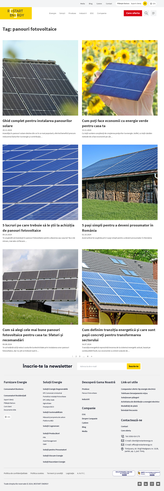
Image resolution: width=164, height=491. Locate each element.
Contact (109, 3)
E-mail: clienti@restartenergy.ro (139, 440)
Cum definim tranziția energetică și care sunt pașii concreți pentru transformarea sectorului (118, 334)
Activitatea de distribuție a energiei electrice (140, 401)
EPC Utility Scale (48, 400)
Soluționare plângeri (130, 397)
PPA (44, 437)
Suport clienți (136, 3)
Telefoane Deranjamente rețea (134, 393)
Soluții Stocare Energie (53, 455)
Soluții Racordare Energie (54, 461)
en (154, 3)
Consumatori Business (13, 389)
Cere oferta (133, 13)
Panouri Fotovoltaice (89, 393)
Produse (72, 13)
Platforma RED (48, 421)
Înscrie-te (133, 366)
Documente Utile (10, 410)
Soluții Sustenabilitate (53, 412)
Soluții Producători (51, 433)
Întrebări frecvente (129, 410)
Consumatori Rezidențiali (15, 395)
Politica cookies (37, 473)
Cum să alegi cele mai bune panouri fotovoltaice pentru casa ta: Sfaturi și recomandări (33, 334)
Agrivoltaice (47, 403)
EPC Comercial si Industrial (52, 393)
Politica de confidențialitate (15, 473)
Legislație (70, 473)
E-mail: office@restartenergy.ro (138, 444)
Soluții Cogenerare (51, 426)
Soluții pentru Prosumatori (54, 449)
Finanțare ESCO (48, 407)
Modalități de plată (129, 406)
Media (82, 3)
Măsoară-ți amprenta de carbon (54, 417)
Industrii (83, 13)
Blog (90, 3)
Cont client (8, 406)
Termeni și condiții (55, 473)
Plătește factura (123, 3)
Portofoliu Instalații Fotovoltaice (54, 396)
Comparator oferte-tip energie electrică (138, 389)
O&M (44, 444)
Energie (52, 13)
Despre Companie (89, 418)
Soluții (62, 13)
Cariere (99, 3)
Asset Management (50, 441)
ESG (92, 13)
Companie (101, 13)
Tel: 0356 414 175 (132, 436)
